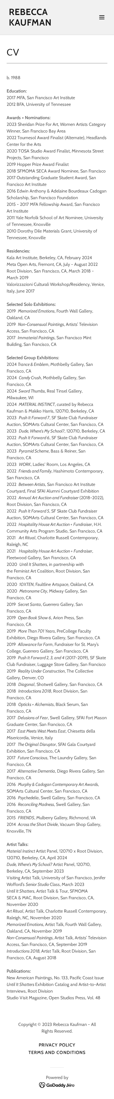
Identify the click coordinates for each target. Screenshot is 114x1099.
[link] (42, 24)
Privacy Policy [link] (57, 1045)
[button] (101, 17)
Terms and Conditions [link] (56, 1052)
